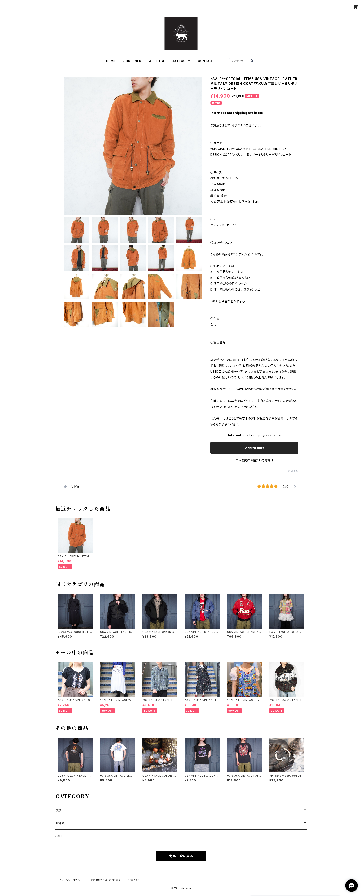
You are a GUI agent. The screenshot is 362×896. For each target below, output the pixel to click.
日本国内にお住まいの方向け (254, 460)
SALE (59, 836)
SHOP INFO (132, 61)
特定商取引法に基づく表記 (106, 880)
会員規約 (133, 880)
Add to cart (254, 448)
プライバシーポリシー (71, 880)
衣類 (58, 810)
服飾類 (60, 823)
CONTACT (206, 61)
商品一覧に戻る (181, 856)
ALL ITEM (156, 61)
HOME (111, 61)
